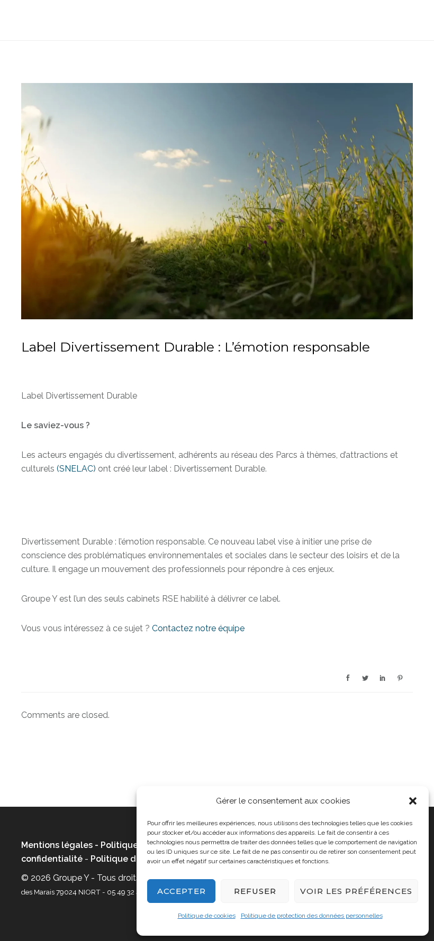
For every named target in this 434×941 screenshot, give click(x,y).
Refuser (255, 891)
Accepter (181, 891)
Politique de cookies (207, 915)
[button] (413, 801)
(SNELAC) (76, 469)
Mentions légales (57, 845)
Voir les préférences (356, 891)
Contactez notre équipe (198, 628)
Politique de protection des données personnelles (312, 915)
